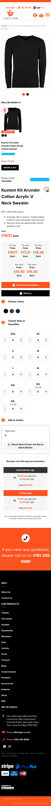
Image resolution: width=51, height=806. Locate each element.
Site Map (14, 756)
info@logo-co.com (21, 732)
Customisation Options (27, 285)
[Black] (6, 311)
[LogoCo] (16, 15)
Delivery (27, 293)
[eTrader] (25, 787)
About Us (5, 592)
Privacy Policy (12, 753)
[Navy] (18, 311)
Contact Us (6, 598)
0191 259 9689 (21, 739)
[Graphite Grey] (12, 311)
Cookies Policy (23, 753)
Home (4, 25)
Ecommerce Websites (21, 803)
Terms (3, 753)
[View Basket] (41, 16)
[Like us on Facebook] (4, 746)
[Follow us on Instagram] (9, 746)
